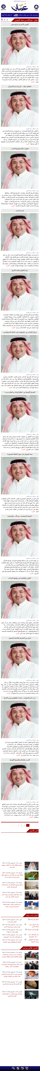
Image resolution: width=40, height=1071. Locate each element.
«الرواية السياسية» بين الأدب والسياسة (19, 516)
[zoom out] (7, 19)
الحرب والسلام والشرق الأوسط (20, 760)
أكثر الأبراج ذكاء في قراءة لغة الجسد (12, 984)
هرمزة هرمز (20, 210)
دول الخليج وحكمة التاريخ (20, 270)
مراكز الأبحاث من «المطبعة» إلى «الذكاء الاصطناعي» (20, 332)
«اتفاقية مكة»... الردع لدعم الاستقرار (20, 86)
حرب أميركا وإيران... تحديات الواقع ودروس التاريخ (20, 698)
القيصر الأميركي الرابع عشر (20, 24)
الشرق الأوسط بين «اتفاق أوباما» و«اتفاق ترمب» (19, 392)
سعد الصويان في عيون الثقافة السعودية (19, 454)
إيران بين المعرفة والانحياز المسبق (20, 638)
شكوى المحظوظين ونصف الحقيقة (12, 942)
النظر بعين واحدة (12, 921)
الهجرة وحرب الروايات (12, 932)
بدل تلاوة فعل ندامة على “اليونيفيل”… (12, 937)
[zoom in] (2, 19)
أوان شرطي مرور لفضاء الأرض (12, 927)
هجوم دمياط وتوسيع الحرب (19, 148)
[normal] (4, 19)
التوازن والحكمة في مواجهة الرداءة (20, 578)
